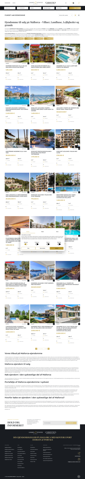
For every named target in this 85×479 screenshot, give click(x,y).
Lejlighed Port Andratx (9, 453)
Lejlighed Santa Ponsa (9, 455)
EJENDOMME (7, 2)
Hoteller (49, 38)
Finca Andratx (20, 461)
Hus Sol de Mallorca (21, 467)
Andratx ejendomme (47, 452)
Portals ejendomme (46, 456)
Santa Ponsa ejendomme (47, 454)
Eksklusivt (22, 8)
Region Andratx (55, 34)
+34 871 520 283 (77, 456)
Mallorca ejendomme (47, 447)
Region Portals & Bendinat (74, 34)
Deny (28, 248)
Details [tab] (42, 231)
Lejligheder (19, 38)
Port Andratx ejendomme (47, 458)
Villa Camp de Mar (33, 459)
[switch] (37, 244)
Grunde (39, 38)
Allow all (56, 248)
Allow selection (42, 248)
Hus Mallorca (20, 447)
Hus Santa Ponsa (20, 463)
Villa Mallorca (32, 447)
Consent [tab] (27, 231)
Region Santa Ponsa (63, 34)
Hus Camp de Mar (21, 459)
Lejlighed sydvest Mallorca (9, 449)
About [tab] (57, 231)
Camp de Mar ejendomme (47, 460)
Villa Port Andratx (33, 453)
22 (46, 348)
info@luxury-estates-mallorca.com (74, 461)
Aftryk (23, 476)
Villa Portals (32, 457)
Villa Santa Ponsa (33, 455)
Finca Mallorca (20, 449)
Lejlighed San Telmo (8, 459)
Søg (75, 8)
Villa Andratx (32, 451)
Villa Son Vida (32, 461)
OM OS (14, 2)
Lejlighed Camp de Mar (9, 457)
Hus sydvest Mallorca (21, 451)
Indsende (71, 422)
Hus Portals (19, 465)
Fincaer (29, 38)
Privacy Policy (18, 476)
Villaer (9, 38)
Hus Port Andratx (21, 457)
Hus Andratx (20, 455)
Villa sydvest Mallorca (34, 449)
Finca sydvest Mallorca (21, 453)
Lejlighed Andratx (8, 451)
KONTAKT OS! (7, 409)
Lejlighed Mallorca (8, 447)
